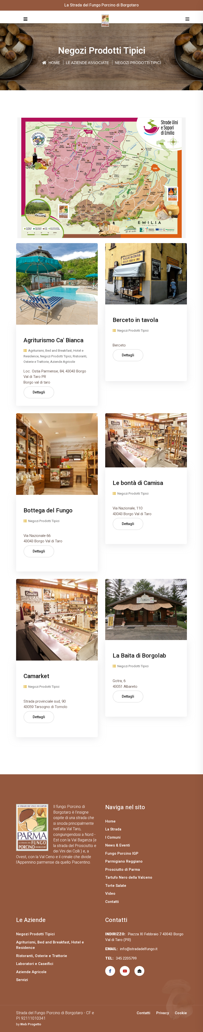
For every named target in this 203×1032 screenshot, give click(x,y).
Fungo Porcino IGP (121, 853)
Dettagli (39, 392)
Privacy (162, 1013)
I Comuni (113, 837)
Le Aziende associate (87, 63)
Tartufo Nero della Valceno (128, 877)
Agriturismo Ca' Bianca (53, 340)
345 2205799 (126, 958)
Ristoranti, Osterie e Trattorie (41, 956)
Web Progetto (30, 1024)
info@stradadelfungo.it (138, 949)
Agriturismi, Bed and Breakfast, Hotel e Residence (50, 945)
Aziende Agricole (31, 972)
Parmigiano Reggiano (124, 861)
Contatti (112, 901)
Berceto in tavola (135, 320)
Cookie (181, 1013)
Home (54, 63)
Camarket (36, 676)
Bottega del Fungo (48, 510)
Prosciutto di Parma (122, 869)
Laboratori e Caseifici (34, 963)
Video (110, 893)
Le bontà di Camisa (138, 483)
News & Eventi (117, 845)
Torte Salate (115, 885)
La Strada (113, 829)
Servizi (22, 980)
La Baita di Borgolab (139, 655)
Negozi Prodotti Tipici (133, 330)
